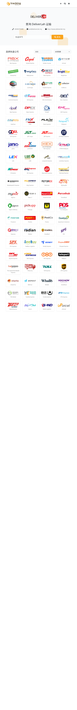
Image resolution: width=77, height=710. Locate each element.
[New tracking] (61, 3)
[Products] (65, 3)
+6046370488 (18, 29)
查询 (58, 37)
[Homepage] (13, 3)
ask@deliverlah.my (35, 29)
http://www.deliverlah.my (56, 29)
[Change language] (69, 3)
